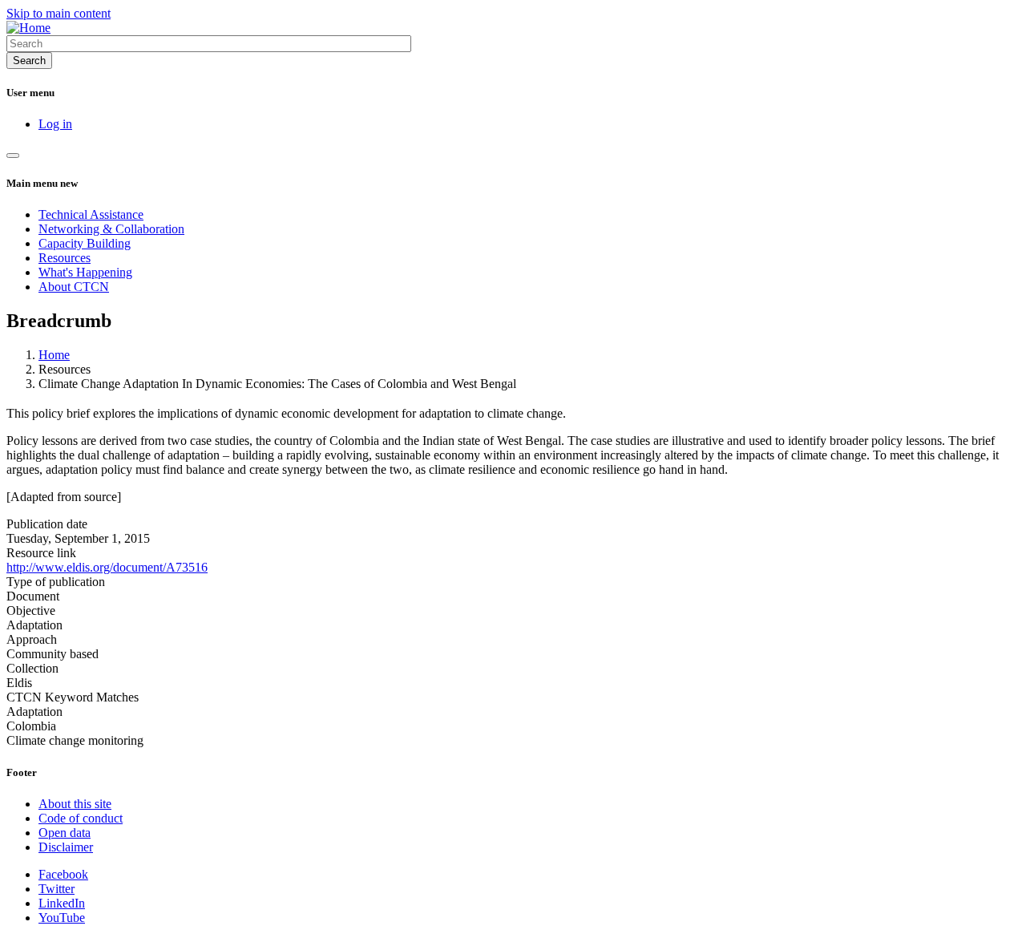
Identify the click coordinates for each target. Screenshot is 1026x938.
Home (54, 355)
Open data (64, 832)
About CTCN (73, 286)
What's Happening (85, 272)
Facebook (63, 874)
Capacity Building (84, 243)
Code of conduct (80, 818)
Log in (55, 124)
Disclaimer (65, 847)
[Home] (28, 27)
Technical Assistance (90, 214)
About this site (74, 804)
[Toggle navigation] (12, 155)
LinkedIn (61, 903)
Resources (64, 258)
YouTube (61, 917)
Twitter (56, 889)
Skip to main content (58, 13)
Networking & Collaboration (111, 229)
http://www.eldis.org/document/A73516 (107, 567)
